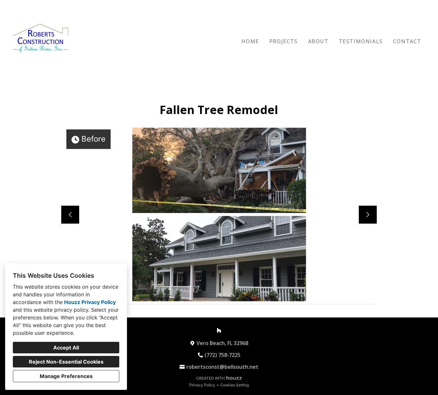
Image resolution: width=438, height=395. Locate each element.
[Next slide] (368, 215)
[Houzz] (219, 330)
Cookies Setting (234, 385)
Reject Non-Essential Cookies (66, 361)
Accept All (66, 347)
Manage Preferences (66, 376)
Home (250, 41)
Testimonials (361, 41)
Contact (407, 41)
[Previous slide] (70, 215)
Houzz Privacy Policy (90, 302)
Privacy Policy (202, 385)
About (318, 41)
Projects (283, 41)
